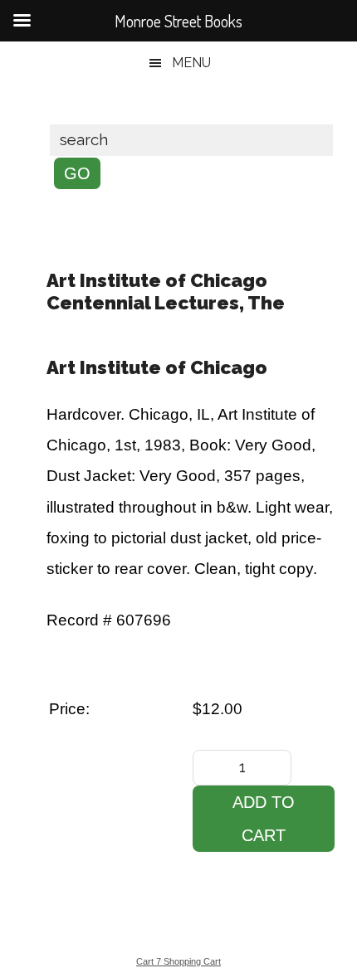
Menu (191, 63)
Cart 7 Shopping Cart (178, 961)
